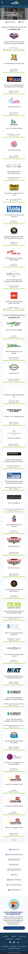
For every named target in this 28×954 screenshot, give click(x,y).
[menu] (2, 3)
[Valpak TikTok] (18, 942)
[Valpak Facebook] (10, 942)
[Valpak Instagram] (14, 942)
